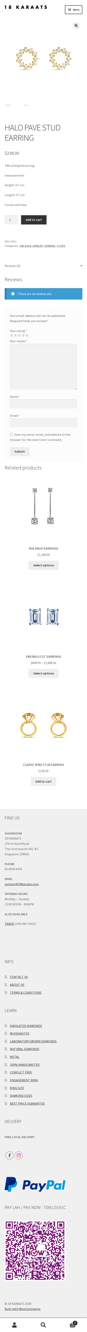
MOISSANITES (19, 1033)
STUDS (61, 246)
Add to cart (34, 220)
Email (15, 416)
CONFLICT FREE (21, 1072)
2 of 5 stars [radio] (15, 335)
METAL (14, 1057)
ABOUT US (17, 985)
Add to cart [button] (43, 781)
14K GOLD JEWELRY (31, 246)
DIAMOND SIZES (21, 1096)
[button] (76, 25)
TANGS (9, 924)
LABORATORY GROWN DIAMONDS (33, 1041)
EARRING (50, 246)
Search (43, 1325)
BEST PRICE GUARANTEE (27, 1103)
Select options (43, 565)
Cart (67, 1322)
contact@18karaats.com (22, 884)
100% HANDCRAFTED (25, 1065)
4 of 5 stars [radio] (23, 335)
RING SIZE (17, 1088)
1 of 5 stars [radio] (11, 335)
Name (15, 397)
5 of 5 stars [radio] (27, 335)
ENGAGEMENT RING (24, 1080)
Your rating (18, 331)
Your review (18, 341)
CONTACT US (19, 977)
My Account (14, 1325)
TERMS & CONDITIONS (25, 993)
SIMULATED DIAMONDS (26, 1026)
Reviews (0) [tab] (12, 266)
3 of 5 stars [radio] (19, 335)
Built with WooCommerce (22, 1309)
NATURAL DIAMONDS (24, 1049)
